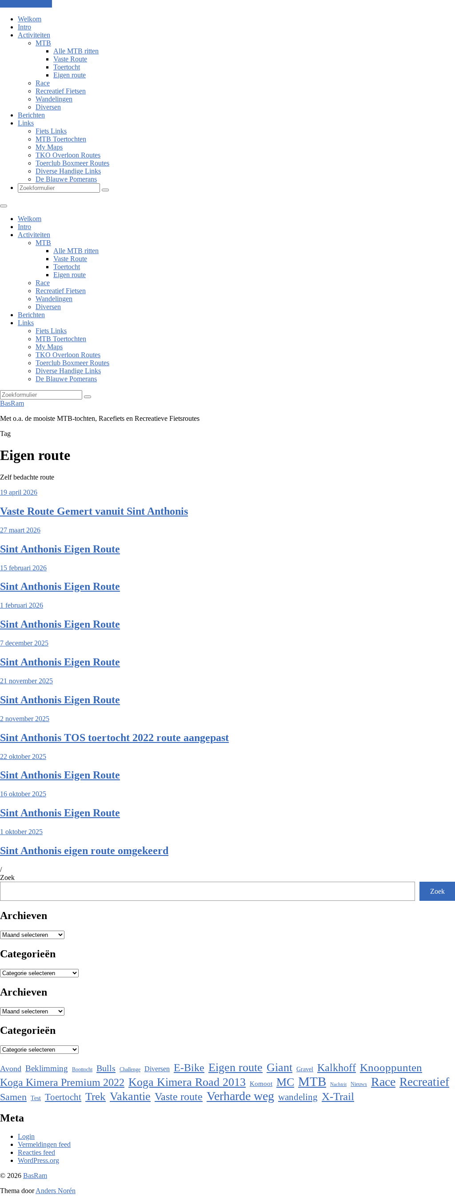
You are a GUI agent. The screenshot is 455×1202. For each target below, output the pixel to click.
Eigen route (69, 75)
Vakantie (130, 1096)
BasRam (12, 403)
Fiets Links (51, 131)
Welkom (29, 19)
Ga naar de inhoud (26, 4)
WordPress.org (38, 1160)
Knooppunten (391, 1067)
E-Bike (189, 1067)
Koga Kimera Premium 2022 (62, 1082)
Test (36, 1097)
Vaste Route (70, 59)
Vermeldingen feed (44, 1144)
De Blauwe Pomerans (66, 179)
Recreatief (424, 1082)
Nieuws (359, 1084)
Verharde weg (240, 1096)
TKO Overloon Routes (68, 155)
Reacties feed (36, 1152)
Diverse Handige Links (68, 171)
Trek (95, 1096)
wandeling (298, 1097)
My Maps (49, 147)
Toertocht (66, 67)
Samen (13, 1096)
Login (26, 1136)
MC (285, 1082)
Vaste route (179, 1096)
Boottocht (82, 1069)
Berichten (31, 115)
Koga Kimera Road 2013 (187, 1082)
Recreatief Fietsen (61, 91)
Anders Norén (56, 1190)
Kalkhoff (336, 1067)
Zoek (7, 877)
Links (26, 123)
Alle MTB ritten (76, 51)
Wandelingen (54, 99)
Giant (279, 1067)
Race (43, 83)
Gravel (304, 1069)
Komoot (261, 1083)
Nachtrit (338, 1084)
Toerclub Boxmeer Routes (72, 163)
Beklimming (46, 1068)
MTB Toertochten (61, 139)
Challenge (130, 1069)
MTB (43, 43)
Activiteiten (34, 35)
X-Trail (338, 1096)
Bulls (106, 1068)
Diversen (48, 107)
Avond (10, 1068)
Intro (24, 27)
